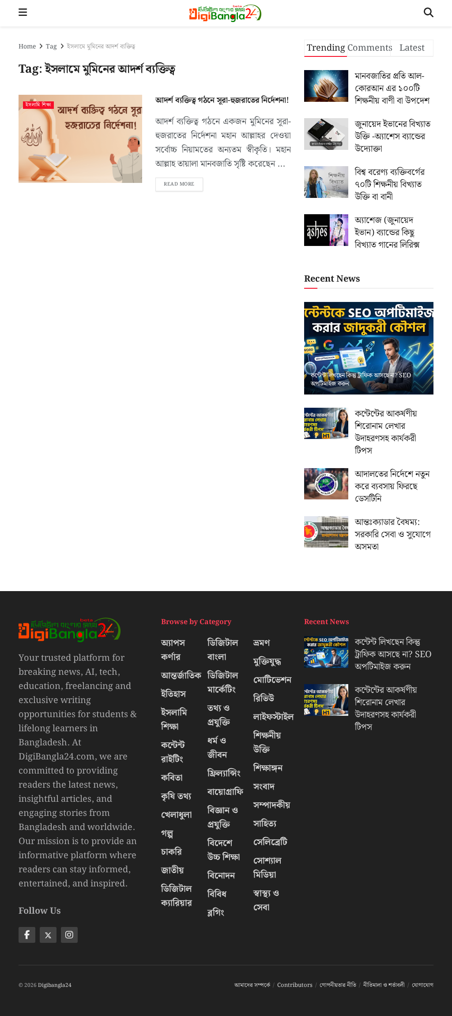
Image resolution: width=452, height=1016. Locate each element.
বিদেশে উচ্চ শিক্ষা (223, 850)
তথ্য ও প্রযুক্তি (218, 715)
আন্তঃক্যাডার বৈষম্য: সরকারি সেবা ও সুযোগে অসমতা (393, 534)
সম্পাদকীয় (271, 805)
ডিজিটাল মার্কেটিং (222, 683)
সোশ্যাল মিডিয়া (267, 868)
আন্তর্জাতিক (181, 676)
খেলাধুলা (176, 815)
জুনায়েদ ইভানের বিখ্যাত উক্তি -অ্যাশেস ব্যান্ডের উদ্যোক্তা (392, 136)
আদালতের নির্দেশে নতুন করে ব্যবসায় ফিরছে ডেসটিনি (392, 486)
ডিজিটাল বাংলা (222, 650)
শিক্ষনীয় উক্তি (267, 743)
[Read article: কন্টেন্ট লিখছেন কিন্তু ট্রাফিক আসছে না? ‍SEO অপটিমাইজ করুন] (368, 348)
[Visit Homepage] (225, 13)
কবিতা (172, 778)
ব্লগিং (215, 913)
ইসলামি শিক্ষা (38, 105)
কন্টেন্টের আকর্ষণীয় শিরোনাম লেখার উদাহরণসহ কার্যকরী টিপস (386, 432)
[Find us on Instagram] (69, 935)
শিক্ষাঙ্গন (267, 768)
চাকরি (171, 852)
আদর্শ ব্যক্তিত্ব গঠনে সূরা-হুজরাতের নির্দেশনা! (222, 100)
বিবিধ (216, 894)
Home (27, 47)
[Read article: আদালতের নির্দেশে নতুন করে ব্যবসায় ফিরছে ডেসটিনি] (326, 484)
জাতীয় (172, 870)
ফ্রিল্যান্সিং (224, 774)
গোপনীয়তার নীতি (338, 985)
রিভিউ (263, 699)
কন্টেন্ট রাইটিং (173, 752)
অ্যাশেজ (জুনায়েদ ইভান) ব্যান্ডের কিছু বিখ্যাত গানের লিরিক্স (387, 232)
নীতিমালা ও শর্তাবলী (384, 985)
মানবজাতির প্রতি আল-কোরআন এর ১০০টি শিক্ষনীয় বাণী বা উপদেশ (392, 88)
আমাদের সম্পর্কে (252, 985)
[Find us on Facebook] (27, 935)
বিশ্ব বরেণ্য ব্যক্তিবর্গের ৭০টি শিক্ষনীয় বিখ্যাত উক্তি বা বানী (390, 184)
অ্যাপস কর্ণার (173, 650)
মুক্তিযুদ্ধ (267, 662)
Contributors (295, 985)
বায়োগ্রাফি (225, 792)
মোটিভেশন (272, 680)
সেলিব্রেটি (270, 842)
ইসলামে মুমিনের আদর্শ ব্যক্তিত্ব (101, 47)
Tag (51, 47)
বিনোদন (221, 876)
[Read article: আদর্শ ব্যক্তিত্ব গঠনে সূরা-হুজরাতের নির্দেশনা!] (80, 139)
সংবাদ (264, 787)
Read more (183, 183)
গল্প (167, 833)
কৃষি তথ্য (176, 796)
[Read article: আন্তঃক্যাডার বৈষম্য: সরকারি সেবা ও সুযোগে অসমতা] (326, 532)
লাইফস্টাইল (273, 717)
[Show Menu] (23, 13)
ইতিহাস (173, 694)
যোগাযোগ (422, 985)
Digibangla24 (55, 985)
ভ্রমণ (261, 643)
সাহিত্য (264, 824)
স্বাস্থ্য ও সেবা (266, 900)
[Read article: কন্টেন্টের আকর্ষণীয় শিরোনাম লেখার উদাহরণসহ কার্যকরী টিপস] (326, 423)
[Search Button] (428, 13)
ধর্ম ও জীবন (217, 748)
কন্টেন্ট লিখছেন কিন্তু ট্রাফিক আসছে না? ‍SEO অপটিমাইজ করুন (361, 379)
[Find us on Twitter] (48, 935)
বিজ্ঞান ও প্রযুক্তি (222, 818)
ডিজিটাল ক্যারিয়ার (176, 896)
